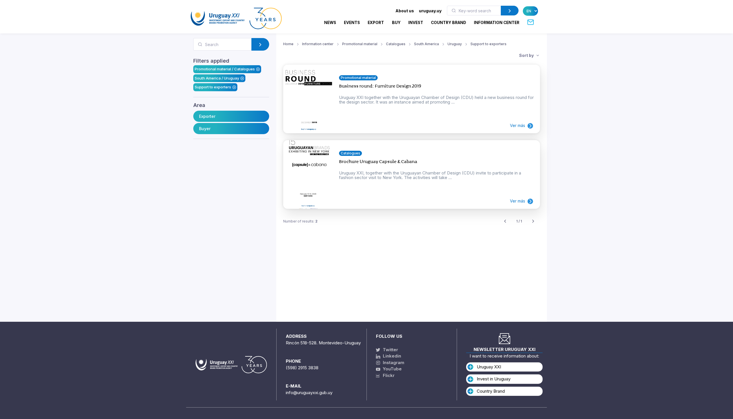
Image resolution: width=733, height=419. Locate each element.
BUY (396, 22)
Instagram (393, 362)
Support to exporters (213, 87)
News (330, 22)
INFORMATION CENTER (496, 22)
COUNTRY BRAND (448, 22)
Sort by (527, 55)
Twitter (390, 349)
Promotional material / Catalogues (225, 69)
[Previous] (505, 222)
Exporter (207, 116)
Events (352, 22)
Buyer (204, 128)
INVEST (415, 22)
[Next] (533, 222)
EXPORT (376, 22)
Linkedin (391, 356)
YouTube (392, 369)
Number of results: (300, 221)
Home (288, 44)
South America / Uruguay (217, 78)
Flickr (387, 375)
